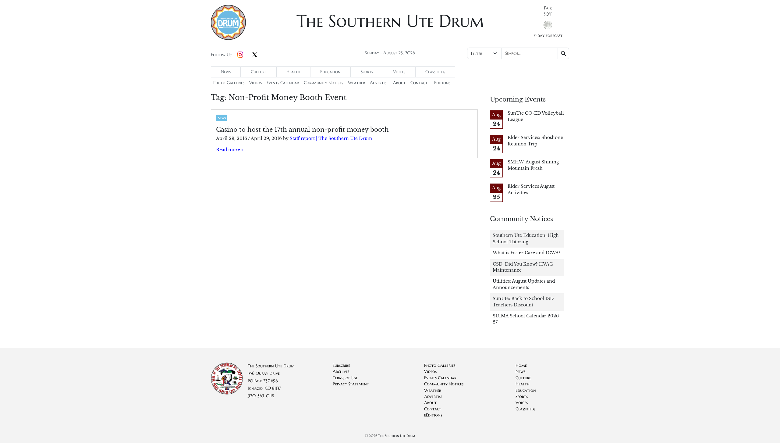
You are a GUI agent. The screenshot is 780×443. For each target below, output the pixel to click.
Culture (258, 71)
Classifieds (435, 71)
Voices (399, 71)
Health (293, 71)
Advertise (379, 82)
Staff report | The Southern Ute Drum (331, 138)
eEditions (441, 82)
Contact (418, 82)
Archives (341, 371)
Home (521, 365)
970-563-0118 (261, 395)
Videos (255, 82)
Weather (356, 82)
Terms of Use (345, 377)
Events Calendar (283, 82)
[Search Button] (563, 53)
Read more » (229, 149)
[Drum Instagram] (240, 55)
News (226, 71)
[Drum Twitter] (254, 55)
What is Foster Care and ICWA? (527, 252)
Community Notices (323, 82)
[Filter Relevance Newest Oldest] (517, 53)
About (399, 82)
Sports (367, 71)
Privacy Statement (351, 384)
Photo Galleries (228, 82)
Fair (548, 8)
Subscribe (341, 365)
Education (330, 71)
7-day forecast (548, 35)
